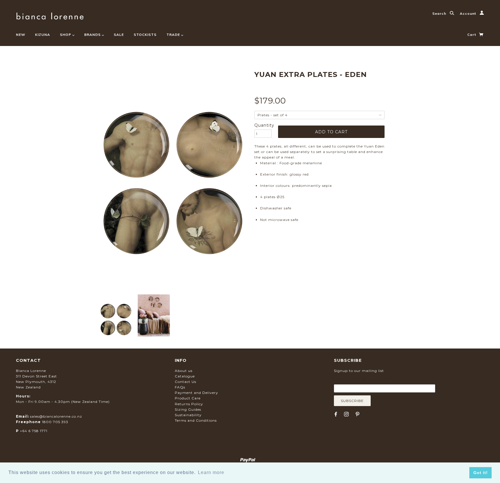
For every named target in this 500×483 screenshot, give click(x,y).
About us (183, 370)
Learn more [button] (211, 472)
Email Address (362, 380)
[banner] (50, 15)
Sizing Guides (188, 409)
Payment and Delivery (196, 392)
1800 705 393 (55, 422)
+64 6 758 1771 (33, 431)
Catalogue (185, 376)
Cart (472, 34)
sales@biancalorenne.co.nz (56, 416)
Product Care (188, 398)
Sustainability (188, 415)
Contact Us (185, 381)
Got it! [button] (480, 472)
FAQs (180, 387)
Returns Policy (189, 404)
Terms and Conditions (196, 420)
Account (468, 13)
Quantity (263, 125)
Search (439, 13)
